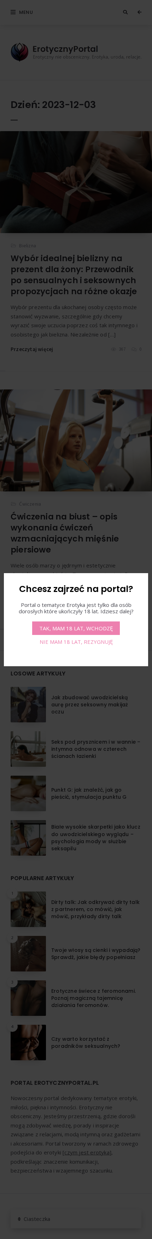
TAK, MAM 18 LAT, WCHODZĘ (76, 628)
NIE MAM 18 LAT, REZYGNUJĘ (76, 641)
